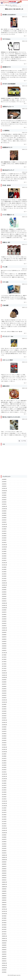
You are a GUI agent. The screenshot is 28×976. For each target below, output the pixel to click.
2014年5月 (4, 736)
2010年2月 (4, 850)
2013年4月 (4, 765)
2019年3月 (4, 621)
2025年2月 (4, 504)
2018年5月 (4, 641)
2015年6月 (4, 706)
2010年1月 (4, 853)
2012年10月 (4, 778)
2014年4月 (4, 738)
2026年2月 (4, 486)
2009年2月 (4, 877)
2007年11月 (4, 911)
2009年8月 (4, 864)
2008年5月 (4, 898)
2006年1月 (4, 961)
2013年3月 (4, 767)
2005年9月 (4, 970)
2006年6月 (4, 949)
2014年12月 (4, 720)
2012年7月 (4, 785)
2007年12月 (4, 909)
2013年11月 (4, 749)
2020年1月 (4, 601)
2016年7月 (4, 684)
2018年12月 (4, 628)
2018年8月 (4, 634)
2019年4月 (4, 619)
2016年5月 (4, 688)
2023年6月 (4, 533)
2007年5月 (4, 925)
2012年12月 (4, 774)
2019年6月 (4, 614)
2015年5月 (4, 709)
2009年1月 (4, 880)
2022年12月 (4, 544)
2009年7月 (4, 866)
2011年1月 (4, 826)
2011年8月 (4, 810)
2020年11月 (4, 585)
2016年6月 (4, 686)
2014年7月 (4, 731)
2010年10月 (4, 832)
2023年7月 (4, 531)
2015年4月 (4, 711)
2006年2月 (4, 958)
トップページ (2, 5)
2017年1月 (4, 670)
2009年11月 (4, 857)
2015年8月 (4, 704)
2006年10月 (4, 940)
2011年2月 (4, 823)
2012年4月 (4, 792)
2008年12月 (4, 882)
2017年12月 (4, 652)
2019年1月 (4, 625)
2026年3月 (4, 484)
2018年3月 (4, 646)
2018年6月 (4, 639)
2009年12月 (4, 855)
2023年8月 (4, 529)
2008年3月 (4, 902)
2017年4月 (4, 664)
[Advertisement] (14, 460)
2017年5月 (4, 661)
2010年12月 (4, 828)
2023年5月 (4, 535)
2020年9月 (4, 587)
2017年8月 (4, 655)
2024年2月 (4, 520)
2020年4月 (4, 594)
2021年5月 (4, 574)
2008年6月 (4, 895)
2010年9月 (4, 835)
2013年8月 (4, 756)
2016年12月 (4, 673)
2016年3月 (4, 693)
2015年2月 (4, 715)
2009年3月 (4, 875)
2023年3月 (4, 538)
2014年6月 (4, 733)
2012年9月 (4, 781)
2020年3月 (4, 596)
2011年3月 (4, 821)
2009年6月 (4, 868)
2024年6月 (4, 515)
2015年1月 (4, 718)
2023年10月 (4, 526)
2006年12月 (4, 936)
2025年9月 (4, 493)
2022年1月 (4, 560)
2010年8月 (4, 837)
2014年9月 (4, 727)
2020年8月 (4, 589)
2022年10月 (4, 547)
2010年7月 (4, 839)
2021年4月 (4, 576)
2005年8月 (4, 972)
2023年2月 (4, 540)
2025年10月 (4, 490)
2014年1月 (4, 745)
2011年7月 (4, 812)
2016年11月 (4, 675)
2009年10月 (4, 859)
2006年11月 (4, 938)
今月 (3, 444)
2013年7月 (4, 758)
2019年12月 (4, 603)
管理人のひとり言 (8, 5)
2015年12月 (4, 700)
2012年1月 (4, 799)
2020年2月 (4, 598)
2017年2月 (4, 668)
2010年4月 (4, 846)
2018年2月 (4, 648)
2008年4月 (4, 900)
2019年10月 (4, 607)
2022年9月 (4, 549)
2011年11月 (4, 803)
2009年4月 (4, 873)
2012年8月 (4, 783)
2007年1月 (4, 934)
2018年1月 (4, 650)
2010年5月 (4, 844)
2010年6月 (4, 841)
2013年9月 (4, 754)
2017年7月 (4, 657)
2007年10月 (4, 913)
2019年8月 (4, 610)
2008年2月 (4, 904)
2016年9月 (4, 679)
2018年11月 (4, 630)
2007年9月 (4, 916)
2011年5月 (4, 817)
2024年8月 (4, 513)
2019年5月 (4, 616)
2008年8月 (4, 891)
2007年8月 (4, 918)
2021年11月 (4, 565)
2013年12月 (4, 747)
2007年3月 (4, 929)
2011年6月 (4, 814)
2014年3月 (4, 740)
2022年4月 (4, 556)
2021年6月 (4, 571)
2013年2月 (4, 769)
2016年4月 (4, 691)
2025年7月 (4, 497)
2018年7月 (4, 637)
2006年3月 (4, 956)
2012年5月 (4, 790)
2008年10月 (4, 886)
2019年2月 (4, 623)
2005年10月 (4, 967)
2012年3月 (4, 794)
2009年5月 (4, 871)
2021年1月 (4, 580)
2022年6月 (4, 553)
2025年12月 (4, 488)
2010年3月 (4, 848)
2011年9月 (4, 808)
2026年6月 (4, 479)
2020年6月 (4, 592)
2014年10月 (4, 724)
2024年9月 (4, 511)
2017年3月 (4, 666)
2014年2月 (4, 742)
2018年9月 (4, 632)
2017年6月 (4, 659)
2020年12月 (4, 583)
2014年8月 (4, 729)
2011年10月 (4, 805)
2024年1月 (4, 522)
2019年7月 (4, 612)
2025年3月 (4, 502)
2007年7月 (4, 920)
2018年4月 (4, 643)
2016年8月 (4, 682)
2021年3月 (4, 578)
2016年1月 (4, 697)
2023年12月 (4, 524)
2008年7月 (4, 893)
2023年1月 (4, 542)
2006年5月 (4, 952)
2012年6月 (4, 787)
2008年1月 (4, 907)
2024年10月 (4, 508)
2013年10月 (4, 751)
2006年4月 (4, 954)
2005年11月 (4, 965)
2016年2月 (4, 695)
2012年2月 (4, 796)
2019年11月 (4, 605)
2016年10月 (4, 677)
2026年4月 (4, 481)
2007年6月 (4, 922)
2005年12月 (4, 963)
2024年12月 (4, 506)
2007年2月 (4, 931)
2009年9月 (4, 862)
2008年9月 (4, 889)
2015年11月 (4, 702)
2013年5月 (4, 763)
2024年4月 (4, 517)
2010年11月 (4, 830)
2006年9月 (4, 943)
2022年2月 (4, 558)
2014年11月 (4, 722)
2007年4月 (4, 927)
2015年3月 (4, 713)
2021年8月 (4, 569)
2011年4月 (4, 819)
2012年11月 (4, 776)
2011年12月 (4, 801)
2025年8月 (4, 495)
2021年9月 (4, 567)
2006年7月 (4, 947)
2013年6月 (4, 760)
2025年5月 (4, 499)
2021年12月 (4, 562)
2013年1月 (4, 772)
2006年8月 (4, 945)
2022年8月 (4, 551)
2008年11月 (4, 884)
